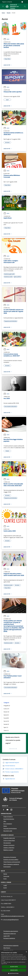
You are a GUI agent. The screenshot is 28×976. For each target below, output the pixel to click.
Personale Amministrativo (10, 828)
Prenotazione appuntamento (10, 931)
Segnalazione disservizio (9, 933)
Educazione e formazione (9, 857)
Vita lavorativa (7, 843)
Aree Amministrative (8, 819)
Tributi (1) (6, 730)
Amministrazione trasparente (10, 945)
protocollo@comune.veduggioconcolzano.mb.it (12, 916)
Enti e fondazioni (7, 824)
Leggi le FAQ (6, 936)
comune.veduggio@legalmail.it (11, 919)
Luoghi (5, 885)
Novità (8, 13)
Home (3, 13)
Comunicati (6, 876)
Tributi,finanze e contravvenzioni (11, 862)
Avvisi (8, 39)
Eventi (5, 888)
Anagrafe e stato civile (9, 838)
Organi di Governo (8, 816)
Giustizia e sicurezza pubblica (10, 859)
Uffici (4, 821)
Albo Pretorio (6, 948)
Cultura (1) (6, 709)
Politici (5, 826)
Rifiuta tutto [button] (14, 970)
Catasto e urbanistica (8, 847)
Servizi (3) (6, 721)
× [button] (26, 951)
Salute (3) (6, 715)
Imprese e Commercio (8, 845)
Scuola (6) (6, 718)
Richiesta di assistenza (9, 938)
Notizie (5, 874)
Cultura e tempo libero (9, 840)
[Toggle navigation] (3, 6)
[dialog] (14, 963)
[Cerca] (25, 6)
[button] (14, 973)
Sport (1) (6, 727)
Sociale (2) (6, 724)
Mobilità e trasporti (8, 850)
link (6, 963)
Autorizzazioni (7, 867)
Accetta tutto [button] (14, 966)
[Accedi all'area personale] (22, 2)
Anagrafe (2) (7, 705)
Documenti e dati (7, 831)
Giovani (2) (6, 712)
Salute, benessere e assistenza (11, 864)
